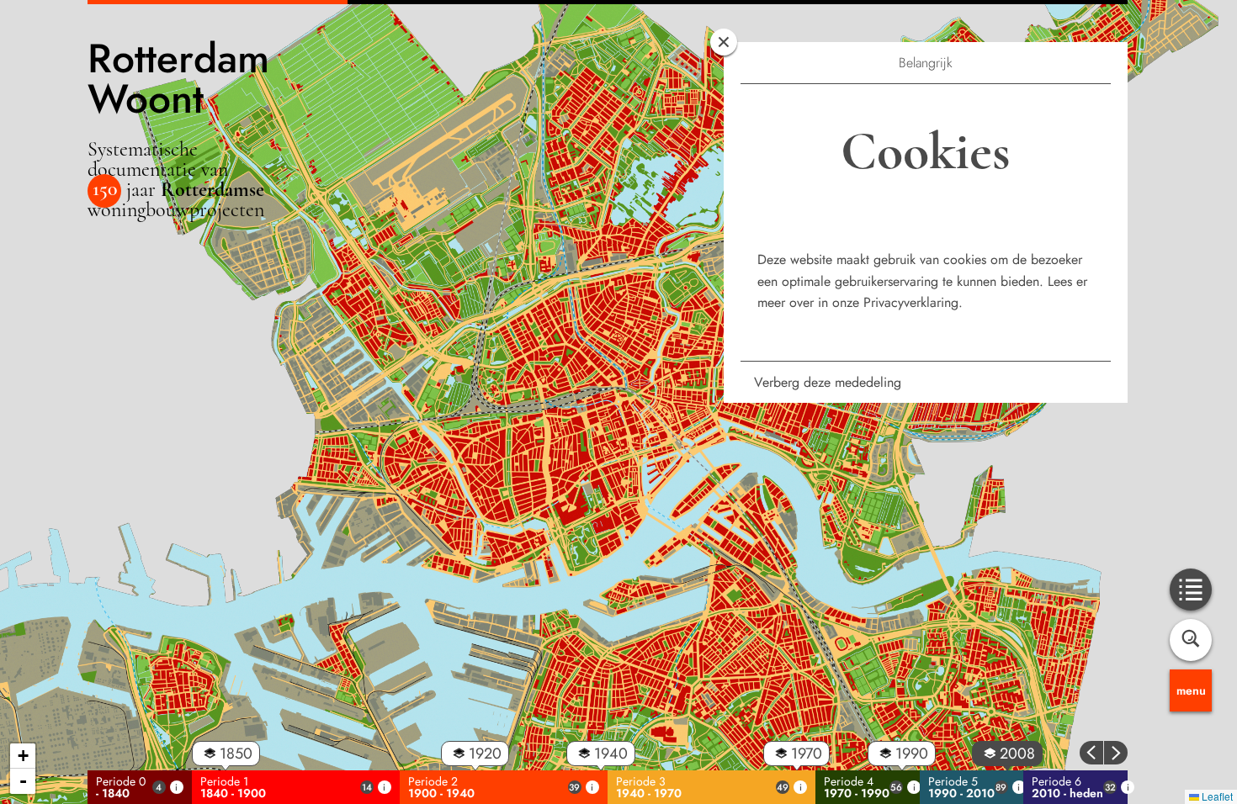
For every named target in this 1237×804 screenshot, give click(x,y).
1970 (806, 753)
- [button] (23, 780)
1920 (485, 753)
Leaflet (1216, 796)
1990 (911, 753)
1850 (236, 753)
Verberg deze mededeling (827, 382)
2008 (1017, 753)
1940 (611, 753)
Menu (1191, 690)
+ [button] (23, 755)
